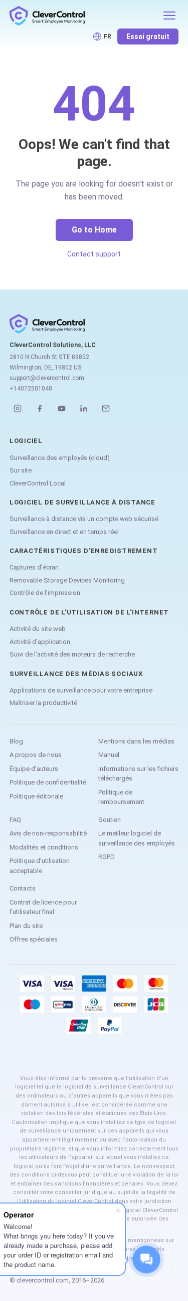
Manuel (108, 754)
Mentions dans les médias (136, 741)
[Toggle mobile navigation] (169, 15)
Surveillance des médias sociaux (76, 674)
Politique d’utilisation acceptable (40, 865)
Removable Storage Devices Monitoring (67, 580)
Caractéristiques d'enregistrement (84, 550)
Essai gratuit (147, 36)
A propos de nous (36, 754)
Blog (16, 741)
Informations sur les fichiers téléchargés (138, 773)
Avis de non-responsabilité (48, 833)
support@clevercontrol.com (47, 378)
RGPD (106, 856)
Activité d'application (40, 642)
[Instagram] (18, 408)
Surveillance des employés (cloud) (60, 458)
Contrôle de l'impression (45, 592)
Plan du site (26, 926)
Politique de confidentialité (48, 782)
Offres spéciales (34, 939)
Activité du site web (38, 628)
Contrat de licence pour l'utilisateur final (43, 907)
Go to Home (94, 229)
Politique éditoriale (36, 796)
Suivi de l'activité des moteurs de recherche (72, 654)
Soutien (109, 820)
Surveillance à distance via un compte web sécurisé (84, 518)
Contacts (23, 888)
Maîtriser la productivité (43, 702)
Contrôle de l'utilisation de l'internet (89, 612)
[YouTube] (62, 408)
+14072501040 (31, 388)
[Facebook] (40, 408)
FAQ (15, 820)
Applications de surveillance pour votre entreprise (81, 690)
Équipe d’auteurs (34, 768)
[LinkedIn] (84, 408)
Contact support (94, 254)
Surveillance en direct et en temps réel (64, 532)
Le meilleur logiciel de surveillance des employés (136, 838)
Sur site (21, 470)
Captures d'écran (34, 567)
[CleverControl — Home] (83, 16)
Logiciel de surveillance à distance (82, 502)
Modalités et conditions (44, 847)
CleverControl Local (38, 483)
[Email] (106, 408)
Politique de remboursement (121, 797)
